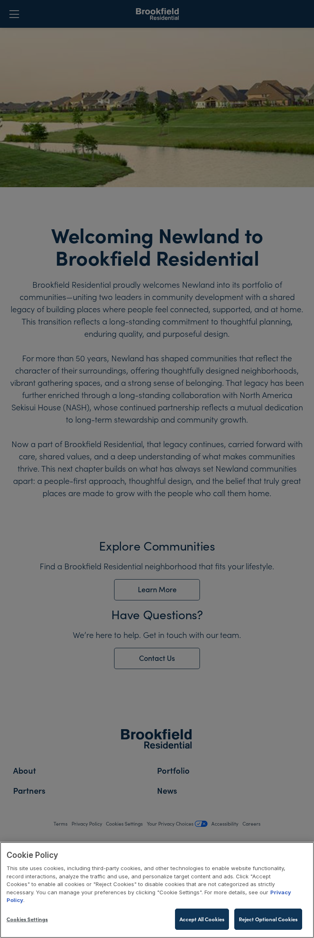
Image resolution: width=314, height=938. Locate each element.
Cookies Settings (27, 919)
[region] (157, 890)
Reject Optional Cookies (268, 919)
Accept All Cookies (201, 919)
